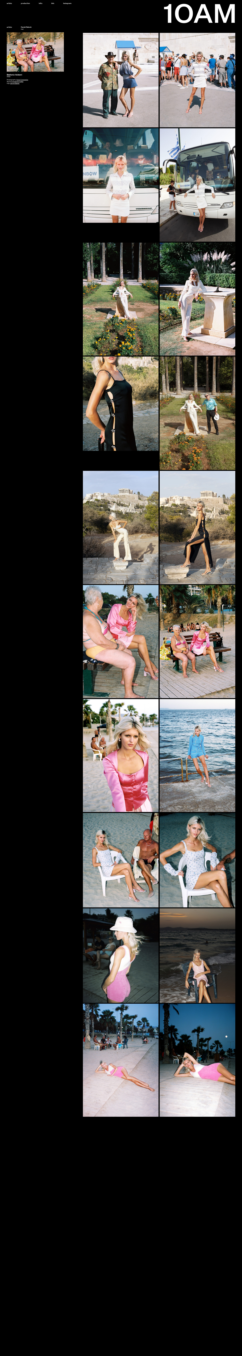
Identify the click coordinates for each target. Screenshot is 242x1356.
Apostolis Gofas (17, 82)
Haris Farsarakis (22, 80)
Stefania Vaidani (14, 74)
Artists (9, 3)
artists (9, 27)
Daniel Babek (14, 83)
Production (25, 3)
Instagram (67, 3)
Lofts (40, 3)
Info (52, 3)
